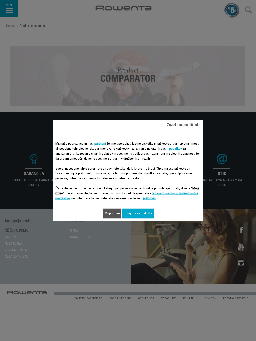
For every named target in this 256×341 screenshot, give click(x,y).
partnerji (100, 144)
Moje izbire (112, 213)
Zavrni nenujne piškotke (183, 125)
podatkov (175, 149)
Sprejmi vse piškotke (138, 213)
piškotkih (149, 198)
